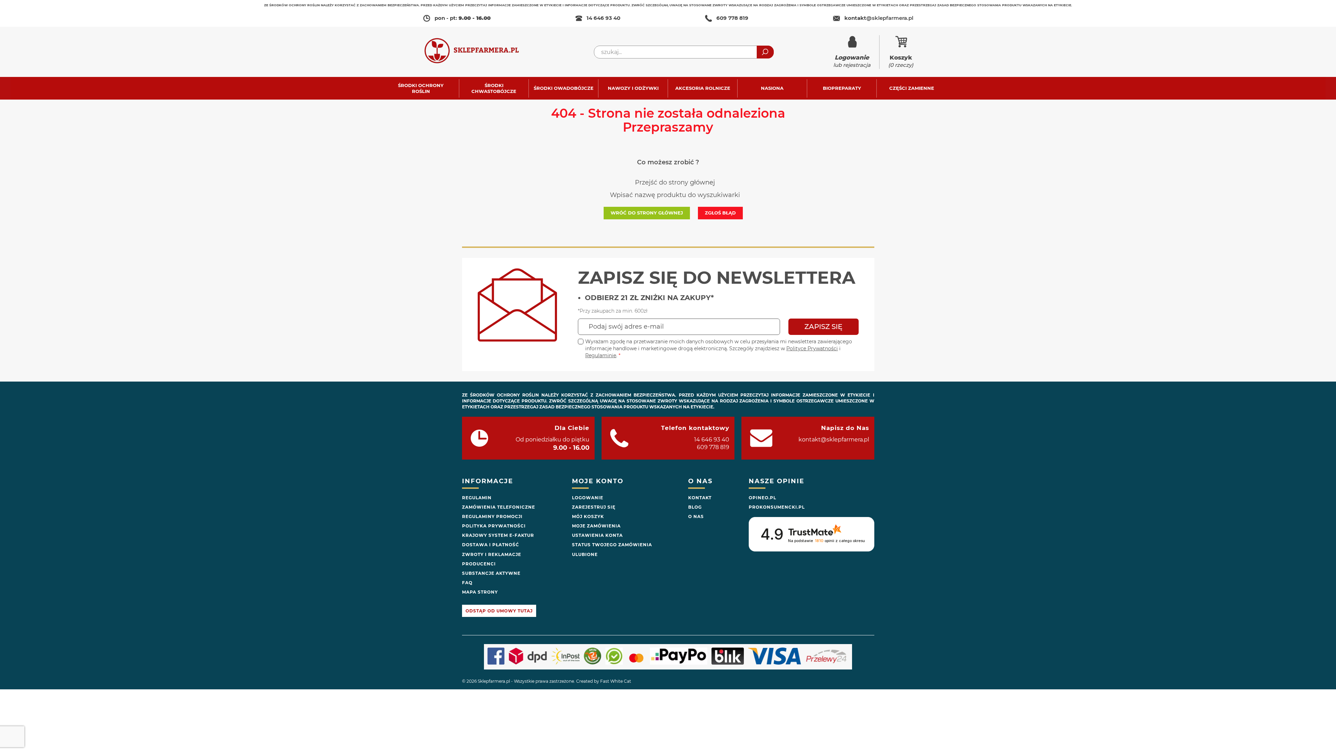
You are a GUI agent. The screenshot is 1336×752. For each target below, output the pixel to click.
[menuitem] (424, 88)
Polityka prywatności (494, 525)
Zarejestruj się (593, 507)
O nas (696, 516)
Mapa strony (480, 592)
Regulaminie (600, 355)
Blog (695, 507)
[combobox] (684, 52)
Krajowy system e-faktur (498, 535)
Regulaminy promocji (492, 516)
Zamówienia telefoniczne (498, 507)
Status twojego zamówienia (612, 544)
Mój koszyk (588, 516)
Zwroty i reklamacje (491, 554)
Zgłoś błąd (720, 213)
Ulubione (585, 554)
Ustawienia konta (597, 535)
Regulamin (477, 497)
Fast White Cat (615, 681)
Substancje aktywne (491, 573)
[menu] (668, 88)
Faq (467, 582)
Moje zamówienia (596, 525)
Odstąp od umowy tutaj (499, 610)
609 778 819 (732, 18)
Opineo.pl (762, 497)
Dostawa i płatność (490, 544)
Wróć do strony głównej (647, 213)
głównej (702, 182)
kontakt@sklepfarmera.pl (833, 439)
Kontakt (699, 497)
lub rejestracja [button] (851, 61)
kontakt (878, 18)
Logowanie (587, 497)
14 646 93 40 (603, 18)
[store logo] (478, 52)
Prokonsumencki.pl (777, 507)
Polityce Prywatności (812, 348)
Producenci (479, 563)
